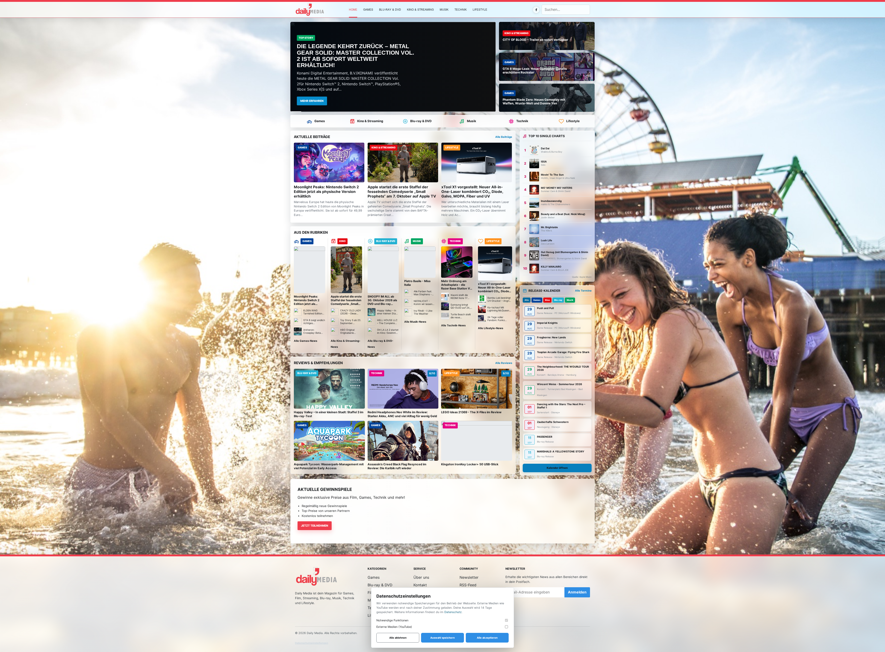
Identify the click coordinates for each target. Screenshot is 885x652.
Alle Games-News (305, 340)
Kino (547, 300)
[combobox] (566, 10)
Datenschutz (453, 612)
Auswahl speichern (442, 637)
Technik (460, 9)
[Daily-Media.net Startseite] (319, 10)
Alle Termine (583, 290)
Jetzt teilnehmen (314, 525)
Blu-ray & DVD (390, 9)
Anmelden (577, 592)
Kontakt (420, 585)
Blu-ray (558, 300)
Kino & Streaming (420, 9)
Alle (527, 300)
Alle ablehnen (398, 637)
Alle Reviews (503, 363)
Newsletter (469, 577)
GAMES (368, 9)
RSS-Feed (468, 585)
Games (319, 121)
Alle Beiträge (503, 137)
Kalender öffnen (557, 467)
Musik (444, 9)
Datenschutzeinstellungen (311, 643)
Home (353, 9)
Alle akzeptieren (487, 637)
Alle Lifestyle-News (490, 328)
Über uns (421, 577)
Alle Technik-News (453, 325)
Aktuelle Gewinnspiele (325, 489)
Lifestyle (480, 9)
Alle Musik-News (415, 321)
